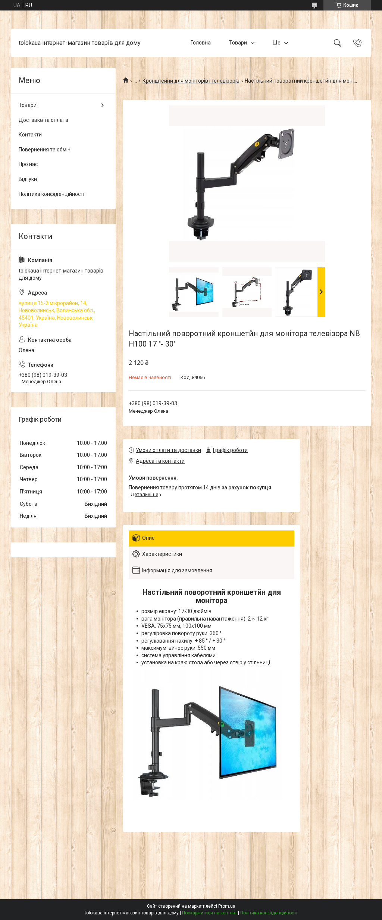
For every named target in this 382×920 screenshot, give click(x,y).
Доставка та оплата (43, 120)
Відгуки (28, 179)
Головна (201, 43)
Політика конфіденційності (51, 194)
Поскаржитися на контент (209, 913)
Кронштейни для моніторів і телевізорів (191, 81)
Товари (238, 43)
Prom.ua (226, 906)
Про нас (28, 164)
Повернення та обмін (45, 150)
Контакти (30, 135)
